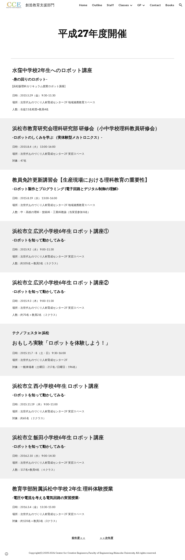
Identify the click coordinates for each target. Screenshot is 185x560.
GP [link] (139, 5)
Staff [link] (110, 5)
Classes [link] (124, 5)
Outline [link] (97, 5)
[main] (92, 33)
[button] (180, 5)
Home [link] (83, 5)
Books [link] (169, 5)
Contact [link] (155, 5)
